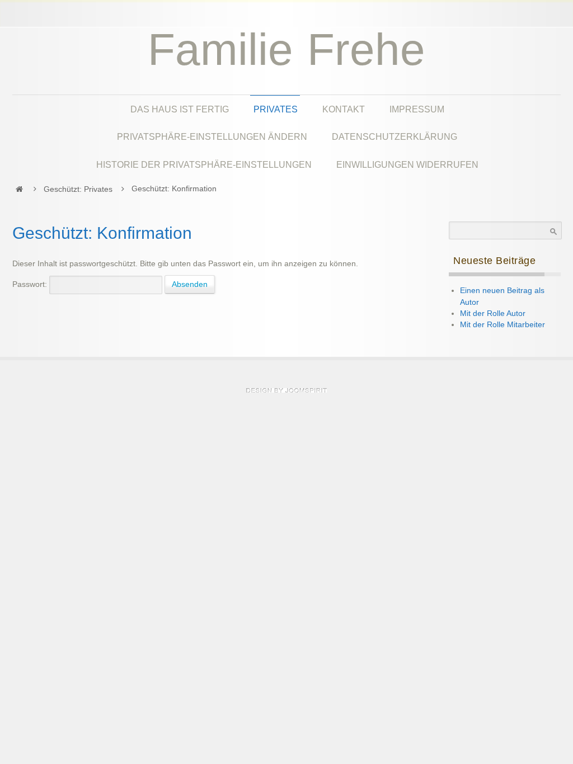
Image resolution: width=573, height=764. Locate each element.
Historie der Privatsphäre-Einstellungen (204, 164)
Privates (275, 109)
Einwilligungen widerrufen (407, 164)
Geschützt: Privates (78, 189)
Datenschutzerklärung (394, 136)
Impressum (416, 109)
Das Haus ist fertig (179, 109)
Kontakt (343, 109)
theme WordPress (286, 390)
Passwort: (30, 284)
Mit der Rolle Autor (492, 313)
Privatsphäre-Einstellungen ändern (212, 136)
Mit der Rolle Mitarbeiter (502, 324)
